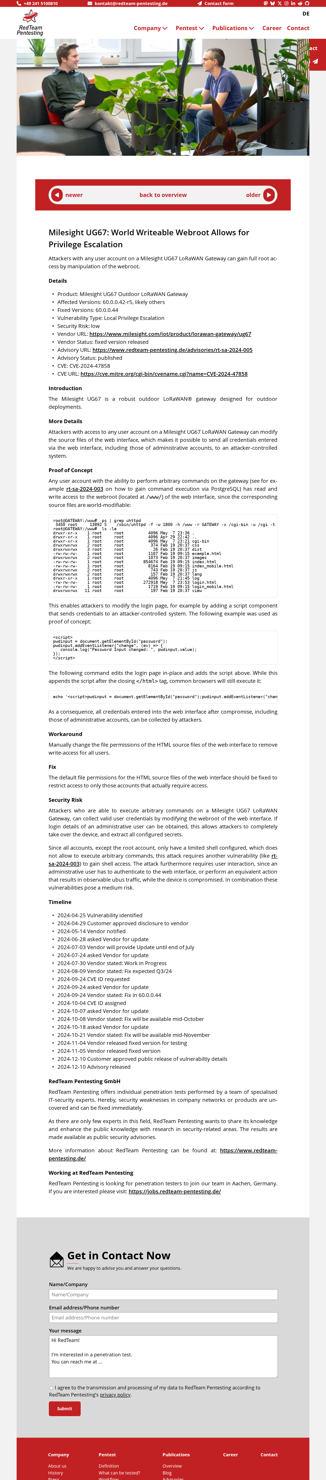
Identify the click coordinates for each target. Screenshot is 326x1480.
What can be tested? (119, 1473)
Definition (109, 1466)
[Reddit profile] (301, 3)
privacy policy (115, 1394)
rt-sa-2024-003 (84, 488)
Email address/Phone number (84, 1307)
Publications (229, 28)
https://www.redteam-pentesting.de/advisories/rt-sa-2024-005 (172, 349)
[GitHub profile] (307, 3)
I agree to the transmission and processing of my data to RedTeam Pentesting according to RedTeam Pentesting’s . (154, 1391)
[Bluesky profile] (273, 3)
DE (305, 13)
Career (272, 28)
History (55, 1473)
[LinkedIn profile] (294, 3)
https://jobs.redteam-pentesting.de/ (175, 1191)
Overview (172, 1466)
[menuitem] (152, 28)
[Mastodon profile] (267, 3)
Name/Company (68, 1284)
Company (147, 28)
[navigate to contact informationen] (317, 61)
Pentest (186, 28)
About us (57, 1466)
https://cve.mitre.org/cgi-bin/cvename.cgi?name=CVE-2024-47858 (164, 373)
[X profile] (281, 3)
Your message (65, 1330)
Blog (167, 1473)
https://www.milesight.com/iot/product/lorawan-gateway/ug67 (170, 333)
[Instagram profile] (288, 3)
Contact (298, 28)
